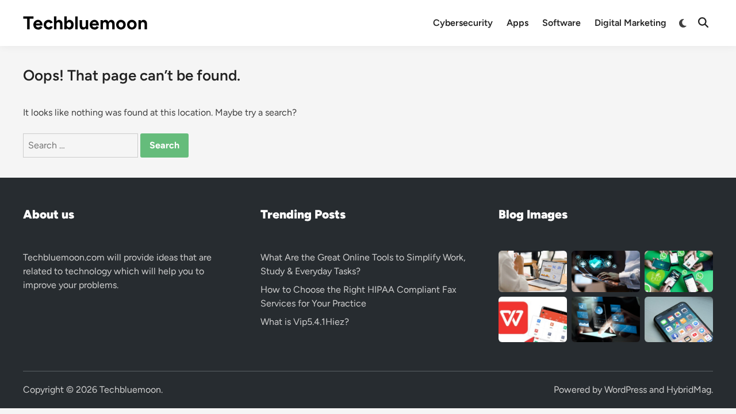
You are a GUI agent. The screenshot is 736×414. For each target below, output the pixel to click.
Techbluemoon (85, 23)
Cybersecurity (463, 22)
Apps (517, 22)
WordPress (625, 389)
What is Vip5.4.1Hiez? (304, 321)
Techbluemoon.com (64, 257)
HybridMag (688, 389)
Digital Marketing (630, 22)
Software (561, 22)
